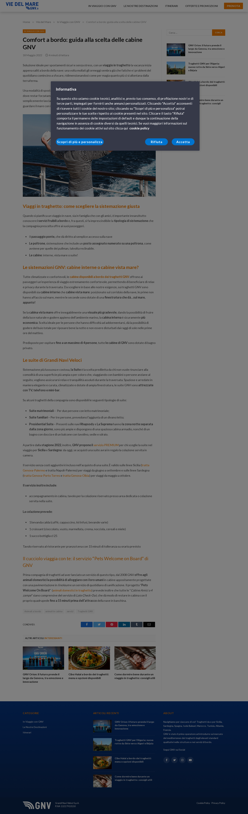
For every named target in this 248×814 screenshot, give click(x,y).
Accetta (183, 142)
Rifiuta (156, 142)
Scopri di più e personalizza (79, 142)
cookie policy (139, 128)
